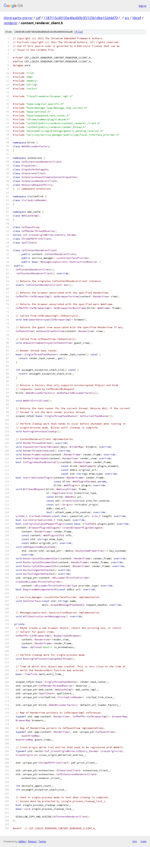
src (127, 18)
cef (38, 18)
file (79, 31)
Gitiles (22, 841)
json (143, 841)
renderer (11, 23)
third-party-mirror (18, 18)
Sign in (142, 6)
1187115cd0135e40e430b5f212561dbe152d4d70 (81, 18)
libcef (136, 18)
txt (134, 841)
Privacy (32, 841)
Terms (42, 841)
